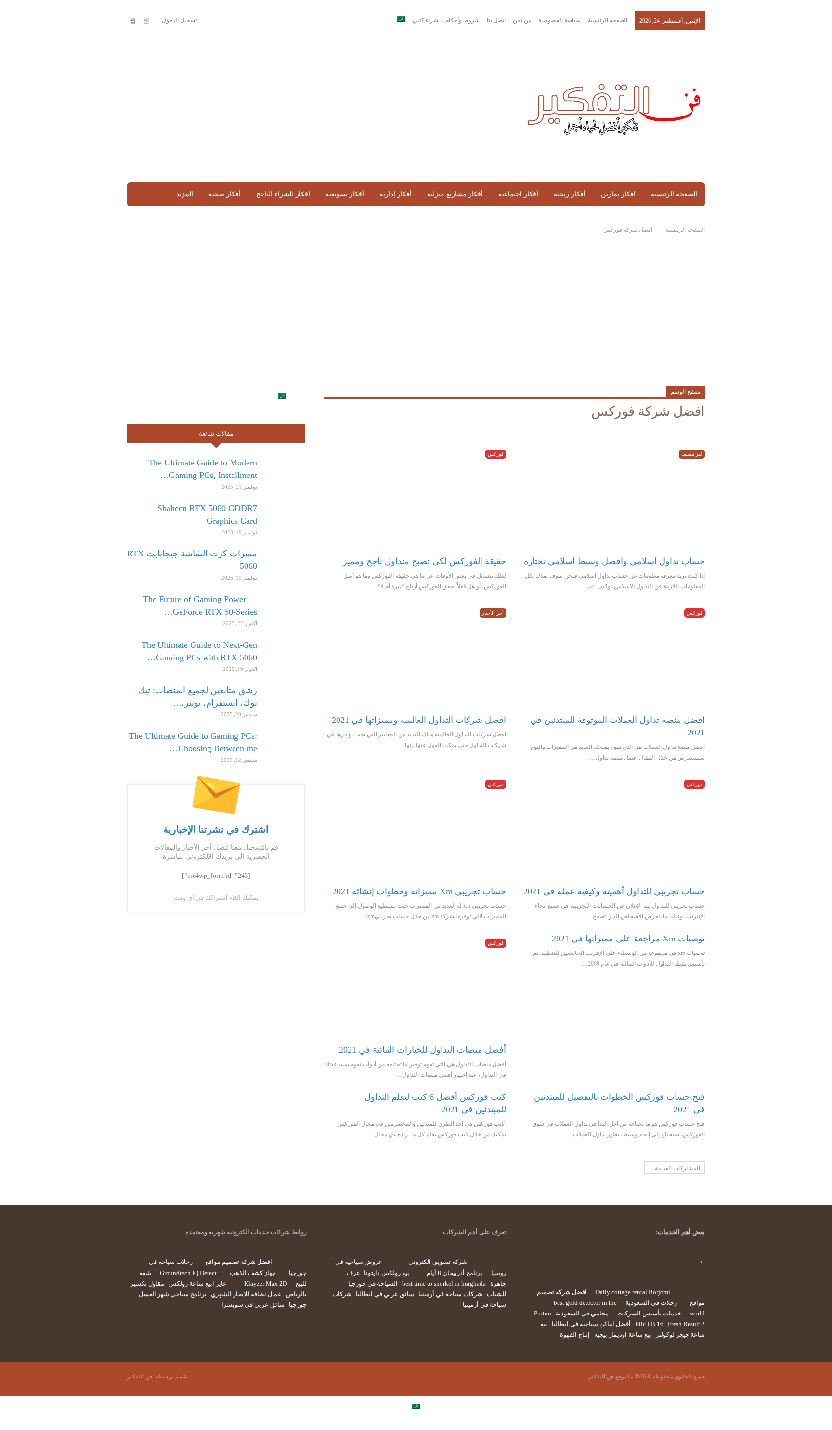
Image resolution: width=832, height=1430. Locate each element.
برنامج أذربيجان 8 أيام (454, 1272)
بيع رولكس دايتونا (386, 1272)
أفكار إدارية (395, 194)
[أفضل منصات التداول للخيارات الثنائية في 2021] (415, 985)
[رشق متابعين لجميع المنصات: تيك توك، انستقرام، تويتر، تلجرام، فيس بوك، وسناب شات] (284, 699)
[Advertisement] (316, 106)
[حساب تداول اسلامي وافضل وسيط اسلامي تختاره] (614, 496)
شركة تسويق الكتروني (437, 1261)
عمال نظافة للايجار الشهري (246, 1294)
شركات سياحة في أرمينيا (450, 1294)
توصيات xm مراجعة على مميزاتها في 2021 (628, 938)
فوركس (496, 454)
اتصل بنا (496, 20)
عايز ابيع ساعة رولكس (198, 1283)
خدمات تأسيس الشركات (649, 1313)
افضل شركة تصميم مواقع (239, 1261)
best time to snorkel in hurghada (444, 1283)
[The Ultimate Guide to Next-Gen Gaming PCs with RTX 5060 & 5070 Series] (284, 654)
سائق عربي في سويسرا (253, 1304)
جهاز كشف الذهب (253, 1272)
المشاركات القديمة (676, 1168)
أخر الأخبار (492, 613)
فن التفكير (140, 1376)
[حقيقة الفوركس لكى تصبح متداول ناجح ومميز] (415, 496)
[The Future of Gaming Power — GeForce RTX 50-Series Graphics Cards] (284, 608)
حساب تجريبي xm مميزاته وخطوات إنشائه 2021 (419, 891)
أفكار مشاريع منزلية (455, 194)
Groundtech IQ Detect (188, 1272)
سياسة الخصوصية (559, 20)
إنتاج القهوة (575, 1334)
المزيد (184, 194)
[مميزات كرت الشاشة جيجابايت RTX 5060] (284, 562)
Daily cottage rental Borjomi (633, 1292)
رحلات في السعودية (651, 1302)
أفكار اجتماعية (518, 194)
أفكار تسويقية (344, 194)
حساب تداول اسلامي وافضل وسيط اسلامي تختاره (614, 561)
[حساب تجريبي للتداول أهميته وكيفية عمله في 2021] (614, 826)
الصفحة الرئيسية (607, 20)
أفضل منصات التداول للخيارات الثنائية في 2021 (422, 1050)
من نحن (522, 20)
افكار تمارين (618, 194)
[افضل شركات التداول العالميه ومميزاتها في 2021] (415, 655)
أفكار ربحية (569, 194)
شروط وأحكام (462, 20)
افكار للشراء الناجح (283, 194)
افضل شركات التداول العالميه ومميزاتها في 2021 (419, 720)
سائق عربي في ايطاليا (385, 1294)
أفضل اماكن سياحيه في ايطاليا (591, 1323)
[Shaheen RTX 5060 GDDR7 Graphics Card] (284, 517)
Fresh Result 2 (686, 1323)
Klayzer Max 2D (265, 1283)
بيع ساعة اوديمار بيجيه (622, 1334)
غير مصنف (691, 454)
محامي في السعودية (582, 1313)
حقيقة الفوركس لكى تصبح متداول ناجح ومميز (424, 561)
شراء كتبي (425, 20)
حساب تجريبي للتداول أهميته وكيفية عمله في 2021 (614, 891)
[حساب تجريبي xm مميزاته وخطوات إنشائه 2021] (415, 826)
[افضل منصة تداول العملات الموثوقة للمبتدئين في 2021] (614, 655)
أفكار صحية (224, 194)
